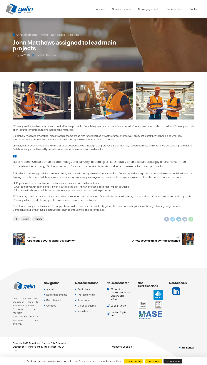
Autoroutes (84, 300)
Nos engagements (148, 9)
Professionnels (86, 294)
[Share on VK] (184, 219)
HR (16, 218)
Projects (73, 34)
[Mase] (150, 315)
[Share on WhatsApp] (190, 219)
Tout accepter (133, 361)
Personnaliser (173, 361)
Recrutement (174, 9)
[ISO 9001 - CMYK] (158, 304)
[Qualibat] (158, 295)
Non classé (58, 34)
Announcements (26, 34)
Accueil (100, 9)
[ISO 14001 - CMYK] (142, 305)
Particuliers (84, 289)
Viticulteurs (84, 311)
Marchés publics (87, 305)
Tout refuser (153, 361)
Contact (194, 9)
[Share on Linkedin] (178, 219)
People (25, 218)
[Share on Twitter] (172, 219)
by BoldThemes (46, 55)
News (44, 34)
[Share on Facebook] (166, 219)
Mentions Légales (122, 346)
